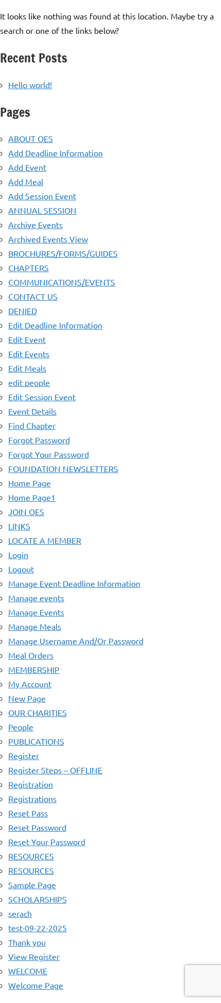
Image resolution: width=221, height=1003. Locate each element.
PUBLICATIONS (36, 741)
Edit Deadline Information (55, 325)
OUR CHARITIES (37, 712)
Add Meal (25, 181)
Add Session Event (42, 196)
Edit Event (27, 339)
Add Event (27, 167)
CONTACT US (33, 296)
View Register (34, 956)
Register (23, 755)
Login (18, 554)
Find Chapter (32, 425)
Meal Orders (30, 655)
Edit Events (28, 354)
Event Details (32, 411)
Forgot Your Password (48, 454)
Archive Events (35, 224)
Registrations (32, 798)
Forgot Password (39, 440)
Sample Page (32, 884)
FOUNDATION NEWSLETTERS (63, 468)
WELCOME (27, 971)
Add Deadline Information (55, 153)
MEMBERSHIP (34, 669)
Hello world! (30, 84)
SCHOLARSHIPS (37, 899)
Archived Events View (48, 239)
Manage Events (36, 612)
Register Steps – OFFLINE (55, 770)
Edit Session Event (42, 397)
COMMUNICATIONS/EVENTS (61, 282)
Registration (30, 784)
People (20, 727)
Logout (21, 569)
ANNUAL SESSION (42, 210)
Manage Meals (34, 626)
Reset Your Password (46, 841)
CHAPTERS (28, 267)
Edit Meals (27, 368)
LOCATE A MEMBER (44, 540)
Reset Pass (28, 813)
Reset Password (37, 827)
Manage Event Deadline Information (74, 583)
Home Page (29, 483)
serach (20, 913)
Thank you (27, 942)
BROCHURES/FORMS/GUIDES (63, 253)
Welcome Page (35, 985)
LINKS (19, 526)
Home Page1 (32, 497)
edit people (29, 382)
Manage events (36, 597)
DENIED (22, 310)
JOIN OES (26, 511)
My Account (29, 684)
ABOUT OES (30, 138)
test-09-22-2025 (37, 928)
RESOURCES (31, 856)
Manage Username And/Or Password (75, 641)
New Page (27, 698)
